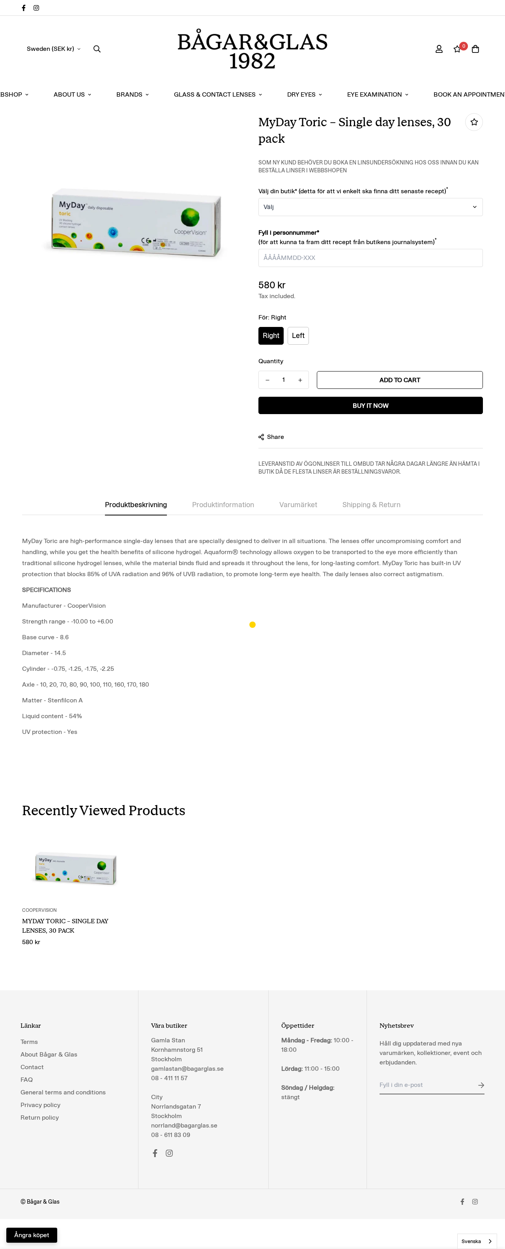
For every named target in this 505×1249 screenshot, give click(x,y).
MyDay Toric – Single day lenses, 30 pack (65, 925)
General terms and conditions (63, 1092)
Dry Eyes (301, 94)
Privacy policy (40, 1105)
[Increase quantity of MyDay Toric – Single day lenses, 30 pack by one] (300, 380)
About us (69, 94)
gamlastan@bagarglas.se (187, 1068)
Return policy (40, 1117)
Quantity (270, 361)
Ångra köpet (31, 1235)
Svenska (471, 1241)
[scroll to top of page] (490, 1206)
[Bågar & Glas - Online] (252, 49)
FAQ (27, 1079)
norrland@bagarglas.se (184, 1125)
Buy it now (371, 405)
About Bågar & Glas (49, 1054)
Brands (129, 94)
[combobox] (477, 1241)
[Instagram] (36, 8)
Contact (32, 1067)
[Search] (97, 49)
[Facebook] (23, 8)
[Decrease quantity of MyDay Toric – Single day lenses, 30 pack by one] (267, 380)
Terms (29, 1042)
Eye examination (374, 94)
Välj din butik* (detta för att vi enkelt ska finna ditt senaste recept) (353, 191)
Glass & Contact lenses (215, 94)
